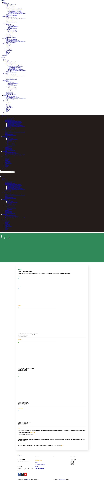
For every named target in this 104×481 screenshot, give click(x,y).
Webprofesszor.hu (61, 479)
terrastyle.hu (27, 479)
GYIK (36, 466)
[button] (52, 452)
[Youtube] (25, 474)
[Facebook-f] (19, 474)
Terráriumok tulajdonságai (40, 464)
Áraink (36, 462)
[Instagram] (22, 474)
